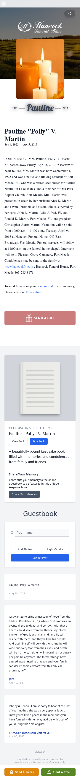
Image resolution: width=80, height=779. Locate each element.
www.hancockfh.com (19, 266)
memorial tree (49, 286)
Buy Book (38, 441)
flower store (33, 292)
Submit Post (40, 558)
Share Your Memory (24, 494)
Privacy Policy (29, 762)
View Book (18, 441)
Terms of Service (50, 762)
